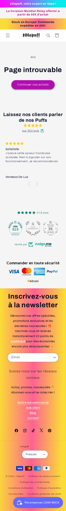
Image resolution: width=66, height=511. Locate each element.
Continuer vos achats (33, 84)
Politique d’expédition (49, 488)
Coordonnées (15, 494)
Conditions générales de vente (44, 494)
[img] (33, 125)
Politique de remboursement (44, 476)
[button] (7, 35)
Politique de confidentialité (35, 482)
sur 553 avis (30, 130)
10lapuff (20, 476)
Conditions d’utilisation (21, 488)
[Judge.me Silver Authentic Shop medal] (33, 228)
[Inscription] (54, 357)
